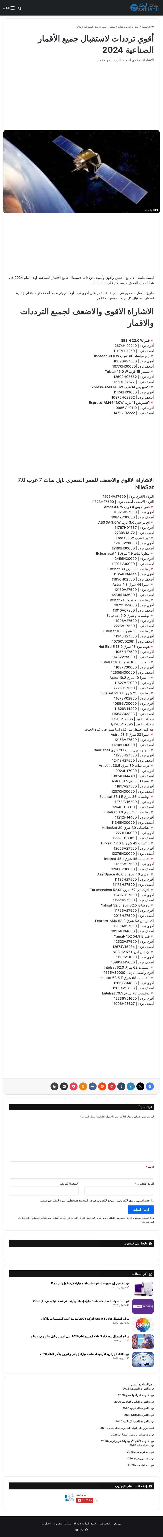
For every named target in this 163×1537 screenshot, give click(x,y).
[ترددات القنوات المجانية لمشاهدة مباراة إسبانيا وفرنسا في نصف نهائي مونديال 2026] (143, 1306)
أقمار (136, 26)
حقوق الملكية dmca (85, 1523)
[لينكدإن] (131, 1086)
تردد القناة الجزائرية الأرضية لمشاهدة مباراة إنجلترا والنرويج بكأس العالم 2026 (84, 1354)
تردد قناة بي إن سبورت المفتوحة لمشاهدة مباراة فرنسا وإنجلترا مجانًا (90, 1283)
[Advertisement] (81, 94)
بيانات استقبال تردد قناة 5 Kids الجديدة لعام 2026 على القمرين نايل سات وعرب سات (80, 1336)
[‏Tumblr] (121, 1086)
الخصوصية (104, 1523)
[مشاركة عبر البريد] (64, 1086)
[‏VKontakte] (93, 1086)
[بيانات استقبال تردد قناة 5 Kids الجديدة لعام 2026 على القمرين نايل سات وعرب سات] (143, 1341)
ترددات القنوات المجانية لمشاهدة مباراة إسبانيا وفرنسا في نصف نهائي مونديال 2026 (81, 1301)
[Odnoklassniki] (83, 1086)
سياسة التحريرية (62, 1523)
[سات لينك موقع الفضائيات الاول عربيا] (145, 8)
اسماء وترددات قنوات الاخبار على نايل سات (130, 1428)
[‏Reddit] (102, 1086)
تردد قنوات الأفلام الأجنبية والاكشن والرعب (131, 1441)
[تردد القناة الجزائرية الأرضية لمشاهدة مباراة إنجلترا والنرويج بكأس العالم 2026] (143, 1359)
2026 (103, 1428)
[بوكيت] (74, 1086)
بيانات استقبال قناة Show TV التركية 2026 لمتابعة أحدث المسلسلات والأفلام (85, 1318)
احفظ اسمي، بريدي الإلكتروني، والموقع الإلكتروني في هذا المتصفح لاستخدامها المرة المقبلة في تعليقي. (95, 1200)
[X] (140, 1086)
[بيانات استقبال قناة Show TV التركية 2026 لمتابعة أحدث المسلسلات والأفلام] (143, 1324)
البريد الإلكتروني (144, 1183)
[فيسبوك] (150, 1086)
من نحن (117, 1523)
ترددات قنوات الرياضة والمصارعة (135, 1434)
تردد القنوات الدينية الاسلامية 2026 (135, 1421)
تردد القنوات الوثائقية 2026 (139, 1414)
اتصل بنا (46, 1523)
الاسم (150, 1166)
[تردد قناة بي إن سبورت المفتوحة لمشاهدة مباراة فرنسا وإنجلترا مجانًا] (143, 1288)
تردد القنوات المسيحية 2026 (138, 1408)
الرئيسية (146, 26)
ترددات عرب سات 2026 (140, 1451)
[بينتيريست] (112, 1086)
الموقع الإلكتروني (69, 1183)
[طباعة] (54, 1086)
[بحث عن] (19, 9)
